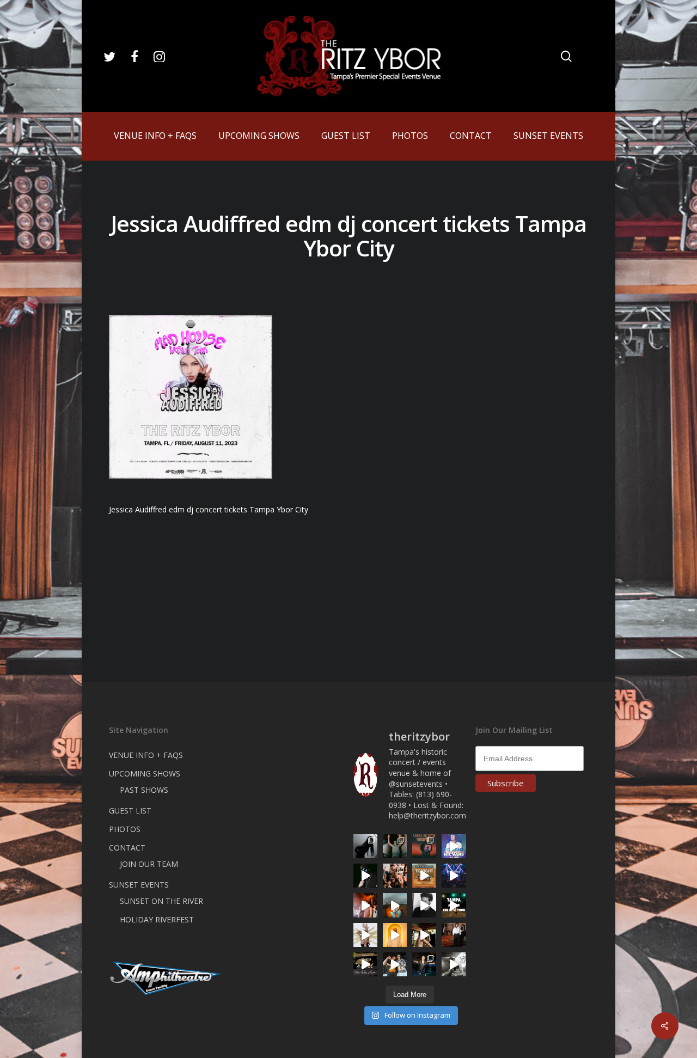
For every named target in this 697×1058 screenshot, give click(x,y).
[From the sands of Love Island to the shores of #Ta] (424, 935)
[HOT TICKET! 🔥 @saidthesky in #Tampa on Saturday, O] (395, 935)
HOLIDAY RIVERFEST (157, 919)
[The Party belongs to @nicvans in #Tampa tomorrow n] (395, 876)
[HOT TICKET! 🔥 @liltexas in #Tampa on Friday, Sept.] (454, 964)
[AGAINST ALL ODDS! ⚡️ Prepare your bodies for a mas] (395, 964)
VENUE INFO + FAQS (146, 755)
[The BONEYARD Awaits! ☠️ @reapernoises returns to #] (365, 876)
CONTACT (127, 847)
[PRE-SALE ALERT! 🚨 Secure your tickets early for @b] (424, 905)
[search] (566, 56)
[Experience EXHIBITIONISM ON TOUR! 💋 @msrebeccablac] (365, 935)
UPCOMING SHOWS (144, 773)
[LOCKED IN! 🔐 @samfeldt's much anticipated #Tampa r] (424, 964)
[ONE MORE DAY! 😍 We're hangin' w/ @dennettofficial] (395, 905)
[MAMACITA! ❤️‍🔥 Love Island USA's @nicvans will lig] (365, 905)
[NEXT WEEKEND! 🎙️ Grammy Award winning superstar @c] (424, 846)
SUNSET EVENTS (139, 884)
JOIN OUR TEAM (149, 864)
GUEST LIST (130, 810)
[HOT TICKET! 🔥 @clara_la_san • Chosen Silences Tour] (365, 846)
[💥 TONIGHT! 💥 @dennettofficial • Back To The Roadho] (424, 876)
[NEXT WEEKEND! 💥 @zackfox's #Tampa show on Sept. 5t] (395, 846)
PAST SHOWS (144, 790)
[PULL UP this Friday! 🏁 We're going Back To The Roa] (454, 905)
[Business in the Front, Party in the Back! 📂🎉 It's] (454, 935)
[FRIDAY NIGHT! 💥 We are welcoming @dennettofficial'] (365, 964)
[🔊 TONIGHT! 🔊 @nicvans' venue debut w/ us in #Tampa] (454, 846)
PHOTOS (124, 829)
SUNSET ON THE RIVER (161, 901)
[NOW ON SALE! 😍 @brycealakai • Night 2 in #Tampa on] (454, 876)
